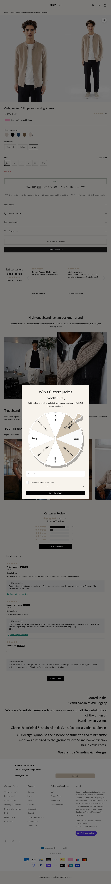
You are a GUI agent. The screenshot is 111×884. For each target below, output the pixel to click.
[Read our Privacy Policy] (83, 486)
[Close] (86, 388)
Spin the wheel (55, 493)
